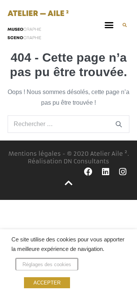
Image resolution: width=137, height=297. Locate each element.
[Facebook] (88, 172)
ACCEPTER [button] (47, 283)
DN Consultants (86, 161)
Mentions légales (34, 153)
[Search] (119, 124)
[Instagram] (122, 172)
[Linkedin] (105, 172)
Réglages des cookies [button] (46, 264)
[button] (109, 25)
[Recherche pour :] (68, 124)
